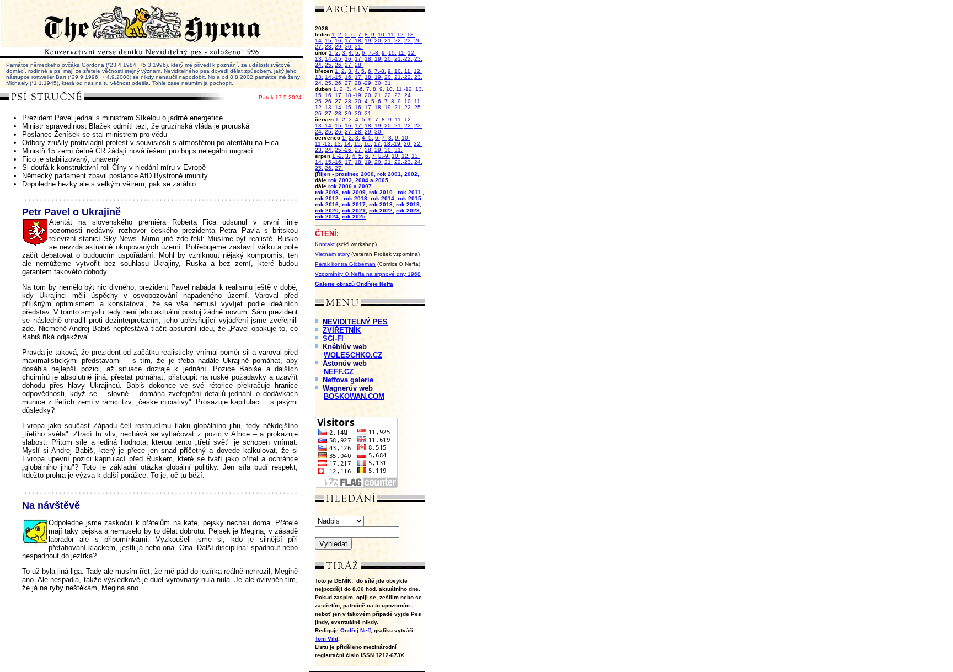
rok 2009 (354, 192)
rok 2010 (381, 192)
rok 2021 (354, 210)
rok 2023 (408, 210)
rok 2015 (409, 198)
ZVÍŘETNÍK (342, 330)
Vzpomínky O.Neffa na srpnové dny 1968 (368, 274)
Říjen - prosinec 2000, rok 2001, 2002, (368, 174)
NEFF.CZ (339, 371)
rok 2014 (382, 198)
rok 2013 (355, 198)
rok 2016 (327, 204)
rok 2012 (327, 198)
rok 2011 (410, 192)
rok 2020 (327, 210)
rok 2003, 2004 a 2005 (358, 180)
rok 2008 (327, 192)
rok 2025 (354, 217)
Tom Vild (326, 639)
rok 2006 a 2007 (350, 186)
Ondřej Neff (355, 630)
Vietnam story (332, 254)
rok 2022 (381, 210)
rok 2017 (354, 204)
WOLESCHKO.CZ (353, 355)
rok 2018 (381, 204)
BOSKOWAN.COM (354, 396)
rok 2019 (408, 204)
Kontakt (325, 244)
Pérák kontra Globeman (345, 264)
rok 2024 (327, 217)
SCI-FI (333, 338)
